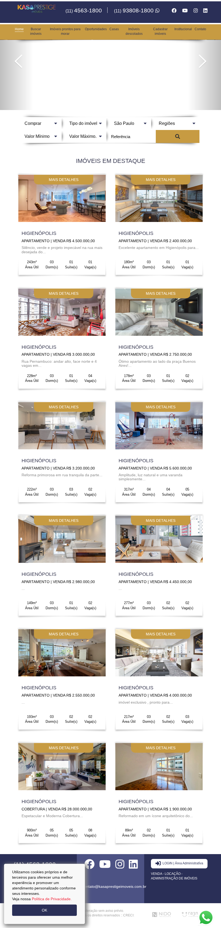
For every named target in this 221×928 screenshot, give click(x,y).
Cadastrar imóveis (160, 31)
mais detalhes (63, 179)
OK (44, 910)
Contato (200, 29)
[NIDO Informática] (163, 914)
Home (19, 29)
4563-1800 (83, 10)
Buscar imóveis (36, 31)
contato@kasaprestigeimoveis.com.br (114, 886)
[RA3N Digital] (192, 914)
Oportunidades (96, 29)
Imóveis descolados (134, 31)
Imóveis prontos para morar (65, 31)
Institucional (183, 29)
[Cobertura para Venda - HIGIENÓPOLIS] (61, 766)
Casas (114, 29)
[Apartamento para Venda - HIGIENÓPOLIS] (61, 198)
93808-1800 (134, 10)
